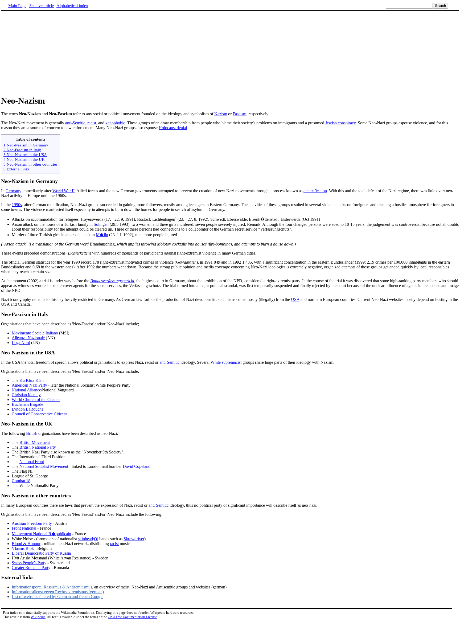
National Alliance (26, 390)
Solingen (101, 224)
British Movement (34, 442)
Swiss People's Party (29, 562)
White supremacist (226, 362)
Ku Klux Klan (31, 380)
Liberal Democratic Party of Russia (41, 553)
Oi (96, 539)
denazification (315, 191)
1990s (17, 204)
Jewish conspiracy (340, 123)
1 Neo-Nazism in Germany (25, 145)
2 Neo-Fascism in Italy (22, 150)
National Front (31, 461)
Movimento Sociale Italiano (35, 333)
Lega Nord (21, 342)
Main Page (17, 5)
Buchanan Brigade (27, 404)
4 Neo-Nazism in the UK (24, 159)
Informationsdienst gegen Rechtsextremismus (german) (58, 592)
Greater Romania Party (31, 567)
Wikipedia (38, 617)
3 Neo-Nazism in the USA (25, 154)
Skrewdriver (134, 539)
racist (91, 123)
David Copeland (136, 466)
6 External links (16, 169)
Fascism (239, 114)
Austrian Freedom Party (32, 523)
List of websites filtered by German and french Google (57, 596)
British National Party (37, 447)
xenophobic (115, 123)
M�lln (102, 234)
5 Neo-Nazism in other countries (30, 164)
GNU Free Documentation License (132, 617)
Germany (13, 191)
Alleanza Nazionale (28, 337)
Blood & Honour (26, 543)
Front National (24, 528)
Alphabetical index (72, 5)
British (31, 433)
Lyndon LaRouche (27, 409)
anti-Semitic (75, 123)
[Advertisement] (46, 53)
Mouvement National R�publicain (41, 533)
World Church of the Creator (36, 399)
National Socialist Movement (43, 466)
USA (295, 299)
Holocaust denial (173, 127)
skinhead (85, 539)
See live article (41, 5)
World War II (63, 191)
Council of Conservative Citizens (39, 414)
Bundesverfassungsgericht (112, 281)
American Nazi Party (29, 385)
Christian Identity (26, 394)
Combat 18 (21, 480)
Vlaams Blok (23, 548)
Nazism (220, 114)
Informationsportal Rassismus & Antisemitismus (52, 587)
